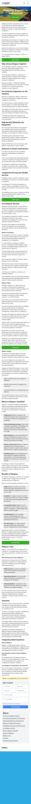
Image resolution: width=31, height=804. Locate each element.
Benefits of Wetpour (8, 733)
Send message (15, 707)
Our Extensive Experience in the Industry (14, 718)
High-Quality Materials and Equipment (13, 721)
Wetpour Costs (7, 736)
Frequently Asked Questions (10, 741)
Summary (5, 738)
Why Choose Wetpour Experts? (11, 716)
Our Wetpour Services (9, 728)
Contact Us (15, 347)
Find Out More (15, 542)
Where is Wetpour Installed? (10, 731)
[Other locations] (24, 3)
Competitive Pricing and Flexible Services (14, 726)
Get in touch (15, 17)
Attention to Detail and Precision (12, 723)
